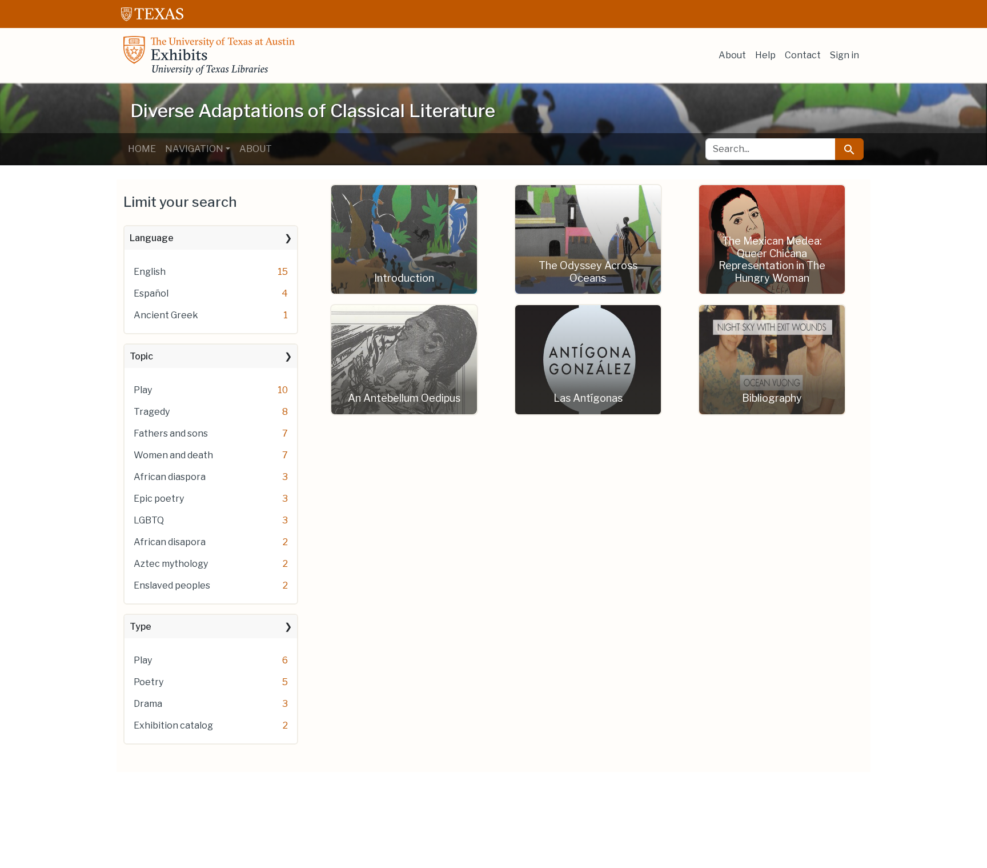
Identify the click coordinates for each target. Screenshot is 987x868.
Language (152, 238)
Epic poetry (159, 498)
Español (151, 293)
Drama (148, 703)
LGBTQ (149, 520)
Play (143, 390)
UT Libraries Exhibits (209, 55)
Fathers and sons (171, 433)
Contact (803, 55)
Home (142, 148)
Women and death (173, 455)
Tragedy (152, 411)
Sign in (844, 55)
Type (140, 626)
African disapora (170, 542)
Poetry (148, 682)
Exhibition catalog (173, 725)
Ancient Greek (166, 315)
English (150, 271)
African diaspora (170, 476)
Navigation (194, 148)
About (732, 55)
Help (765, 55)
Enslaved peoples (172, 585)
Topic (141, 356)
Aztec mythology (171, 563)
